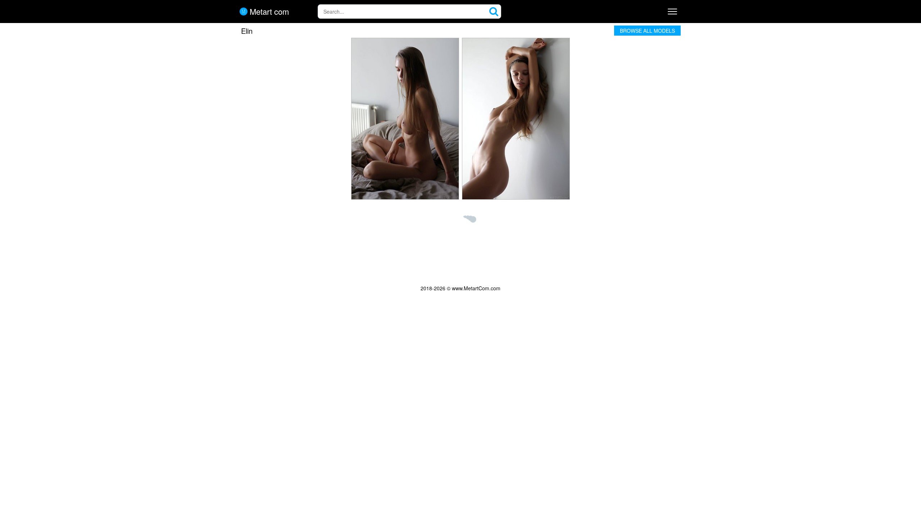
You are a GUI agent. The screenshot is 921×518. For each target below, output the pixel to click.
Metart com (268, 11)
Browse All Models (647, 30)
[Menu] (672, 11)
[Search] (494, 11)
